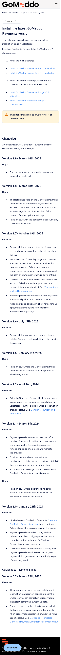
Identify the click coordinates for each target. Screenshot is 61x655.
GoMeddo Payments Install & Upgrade (28, 12)
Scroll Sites (43, 648)
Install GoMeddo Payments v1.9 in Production (32, 72)
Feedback (12, 647)
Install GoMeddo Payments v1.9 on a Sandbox (33, 68)
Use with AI (11, 21)
